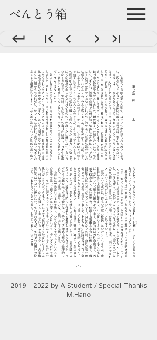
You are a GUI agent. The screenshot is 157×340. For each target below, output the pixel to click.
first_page (49, 39)
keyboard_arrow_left (68, 39)
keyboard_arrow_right (97, 39)
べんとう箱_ (40, 14)
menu (136, 14)
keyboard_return (18, 38)
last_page (116, 39)
